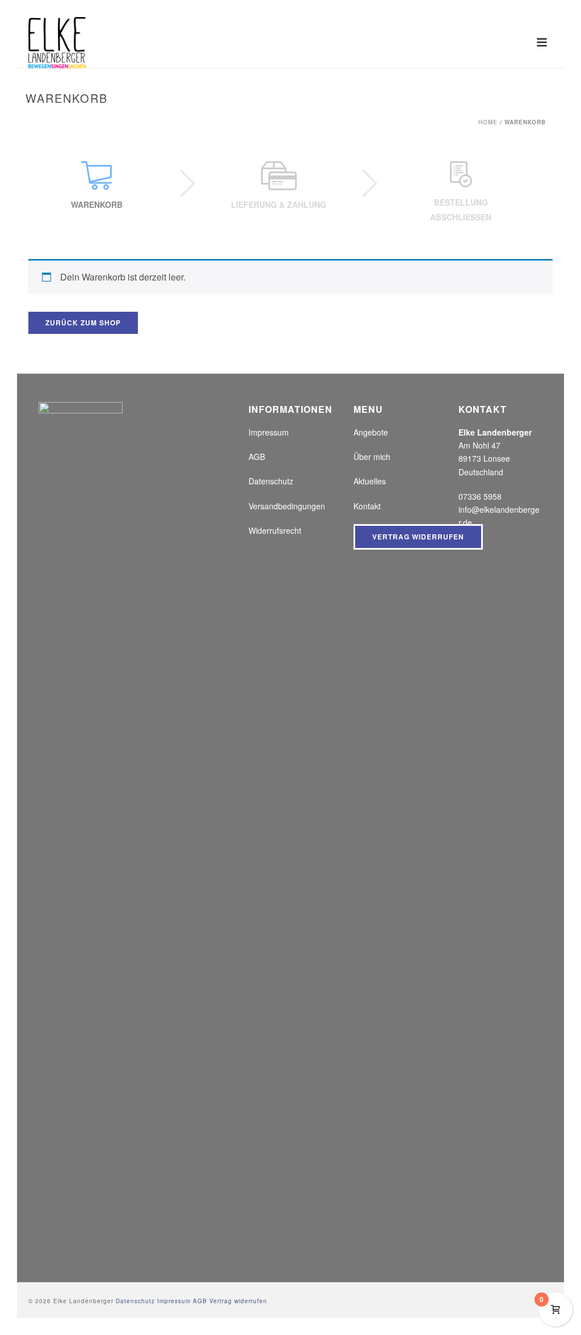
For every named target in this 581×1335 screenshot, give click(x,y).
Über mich (371, 456)
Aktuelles (369, 481)
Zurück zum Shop (83, 322)
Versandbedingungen (287, 506)
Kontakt (367, 506)
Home (488, 122)
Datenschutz (271, 481)
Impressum (269, 432)
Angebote (370, 432)
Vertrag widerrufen (418, 537)
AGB (257, 456)
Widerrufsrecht (275, 530)
